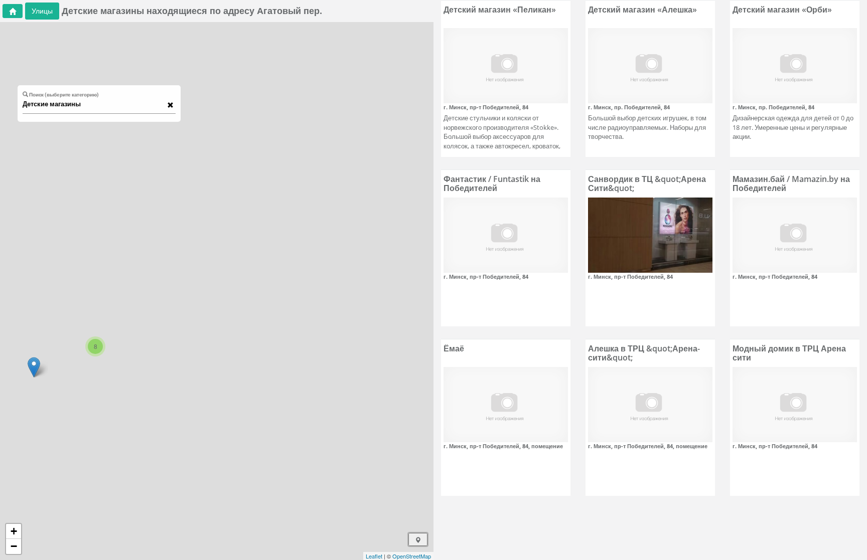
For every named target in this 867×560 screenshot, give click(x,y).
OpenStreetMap (411, 556)
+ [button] (14, 531)
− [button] (14, 546)
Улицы (42, 11)
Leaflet (374, 556)
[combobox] (94, 104)
